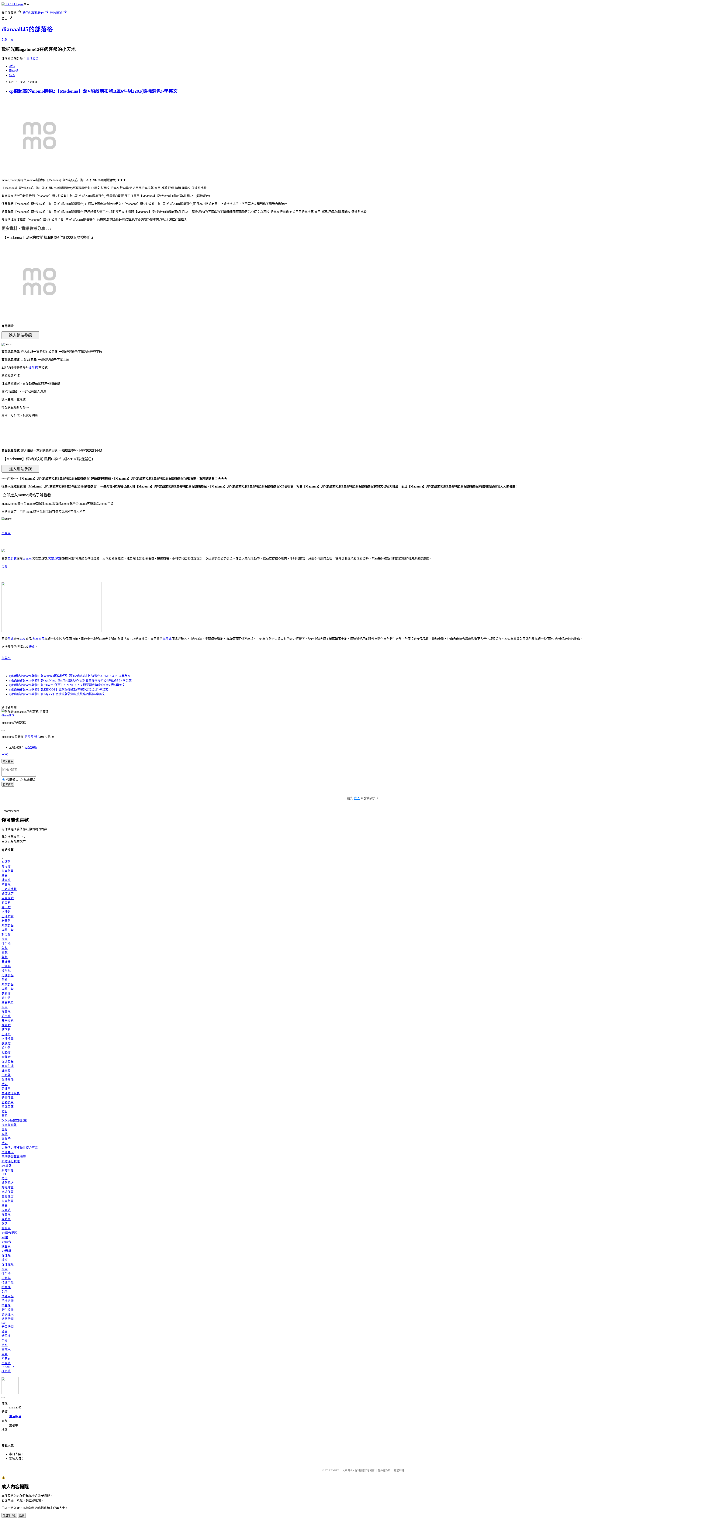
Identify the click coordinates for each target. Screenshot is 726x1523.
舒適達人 (8, 1314)
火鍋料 (6, 966)
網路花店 (8, 1182)
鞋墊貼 (6, 920)
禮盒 (32, 646)
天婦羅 (6, 961)
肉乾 (5, 952)
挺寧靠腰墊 (9, 1125)
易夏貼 (6, 902)
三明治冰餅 (9, 889)
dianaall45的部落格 (27, 29)
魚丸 (5, 957)
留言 (37, 736)
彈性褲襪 (8, 1264)
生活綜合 (32, 58)
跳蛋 (5, 1291)
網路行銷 (8, 1319)
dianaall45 (8, 715)
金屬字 (6, 1228)
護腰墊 (6, 1138)
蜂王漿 (6, 1070)
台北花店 (8, 1196)
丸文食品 (39, 638)
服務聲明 (399, 1470)
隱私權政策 (384, 1470)
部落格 (13, 70)
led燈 (5, 1237)
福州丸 (6, 970)
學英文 (6, 658)
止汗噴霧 (8, 916)
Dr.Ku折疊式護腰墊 (14, 1120)
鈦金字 (6, 1246)
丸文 (23, 638)
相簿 (12, 66)
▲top (5, 754)
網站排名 (8, 1170)
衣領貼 (6, 861)
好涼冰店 (8, 893)
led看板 (6, 1251)
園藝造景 (8, 1102)
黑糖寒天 (8, 1152)
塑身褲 (6, 1363)
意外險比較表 (11, 1093)
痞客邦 (28, 736)
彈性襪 (6, 1255)
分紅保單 (8, 1097)
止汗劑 (6, 911)
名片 (12, 75)
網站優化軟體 (11, 1161)
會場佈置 (8, 1192)
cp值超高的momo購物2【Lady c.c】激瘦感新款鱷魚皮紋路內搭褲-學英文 (57, 694)
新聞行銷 (8, 1326)
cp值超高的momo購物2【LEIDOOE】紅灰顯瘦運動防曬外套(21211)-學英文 (58, 689)
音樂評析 (31, 747)
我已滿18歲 (9, 1515)
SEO (4, 1174)
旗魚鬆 (167, 638)
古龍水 (6, 1349)
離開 (21, 1515)
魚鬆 (5, 566)
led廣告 (6, 1241)
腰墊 (5, 1134)
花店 (5, 1178)
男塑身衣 (54, 558)
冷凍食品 (8, 975)
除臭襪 (6, 880)
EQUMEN (8, 1366)
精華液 (6, 1336)
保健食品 (8, 1061)
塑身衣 (6, 533)
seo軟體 (7, 1165)
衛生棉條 (8, 1309)
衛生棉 (33, 367)
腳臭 (5, 875)
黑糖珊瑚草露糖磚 (14, 1156)
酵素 (5, 1084)
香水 (5, 1345)
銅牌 (5, 1223)
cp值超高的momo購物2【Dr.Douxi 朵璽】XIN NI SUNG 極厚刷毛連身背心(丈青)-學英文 (67, 685)
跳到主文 (8, 39)
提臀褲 (6, 1371)
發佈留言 (8, 784)
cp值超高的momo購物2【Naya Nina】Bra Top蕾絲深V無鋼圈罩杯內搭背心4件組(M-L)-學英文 (70, 680)
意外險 (6, 1088)
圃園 (5, 1354)
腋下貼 (6, 907)
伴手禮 (6, 943)
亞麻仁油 (8, 1066)
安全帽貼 (8, 898)
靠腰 (5, 1129)
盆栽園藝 (8, 1106)
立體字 (6, 1219)
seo (3, 1322)
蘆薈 (5, 1331)
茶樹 (5, 1340)
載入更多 (8, 761)
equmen (27, 558)
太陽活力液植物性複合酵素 (20, 1147)
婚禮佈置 (8, 1187)
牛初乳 (6, 1075)
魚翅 (5, 979)
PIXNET (334, 1470)
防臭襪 (6, 884)
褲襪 (5, 1260)
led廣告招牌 (9, 1232)
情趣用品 (8, 1282)
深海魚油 (8, 1079)
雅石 (5, 1111)
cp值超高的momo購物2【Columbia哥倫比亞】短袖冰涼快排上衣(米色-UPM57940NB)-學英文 (70, 675)
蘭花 (5, 1116)
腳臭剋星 (8, 871)
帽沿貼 (6, 866)
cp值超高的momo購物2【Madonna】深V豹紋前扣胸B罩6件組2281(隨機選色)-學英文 (93, 91)
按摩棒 (6, 1287)
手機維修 (8, 1300)
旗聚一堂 (8, 930)
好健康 (6, 1057)
